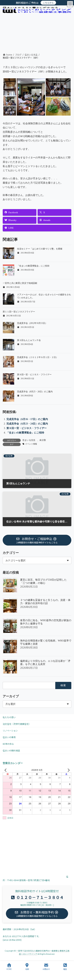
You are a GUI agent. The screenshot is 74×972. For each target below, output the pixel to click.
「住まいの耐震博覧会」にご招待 (33, 266)
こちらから (48, 2)
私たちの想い (9, 717)
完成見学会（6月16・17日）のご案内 (27, 419)
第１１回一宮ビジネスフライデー (19, 311)
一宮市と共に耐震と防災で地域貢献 (20, 283)
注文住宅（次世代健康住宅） (17, 723)
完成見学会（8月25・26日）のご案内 (35, 391)
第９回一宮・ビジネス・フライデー (34, 374)
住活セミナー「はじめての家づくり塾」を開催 (39, 249)
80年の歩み (8, 743)
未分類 (42, 440)
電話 (65, 969)
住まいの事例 (9, 737)
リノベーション (10, 730)
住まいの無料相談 (11, 750)
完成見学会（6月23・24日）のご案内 (27, 423)
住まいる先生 (28, 440)
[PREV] (6, 770)
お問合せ (46, 969)
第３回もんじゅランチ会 (29, 340)
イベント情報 (31, 444)
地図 (27, 969)
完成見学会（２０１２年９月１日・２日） (37, 357)
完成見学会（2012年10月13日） (32, 323)
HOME (9, 969)
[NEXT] (67, 770)
